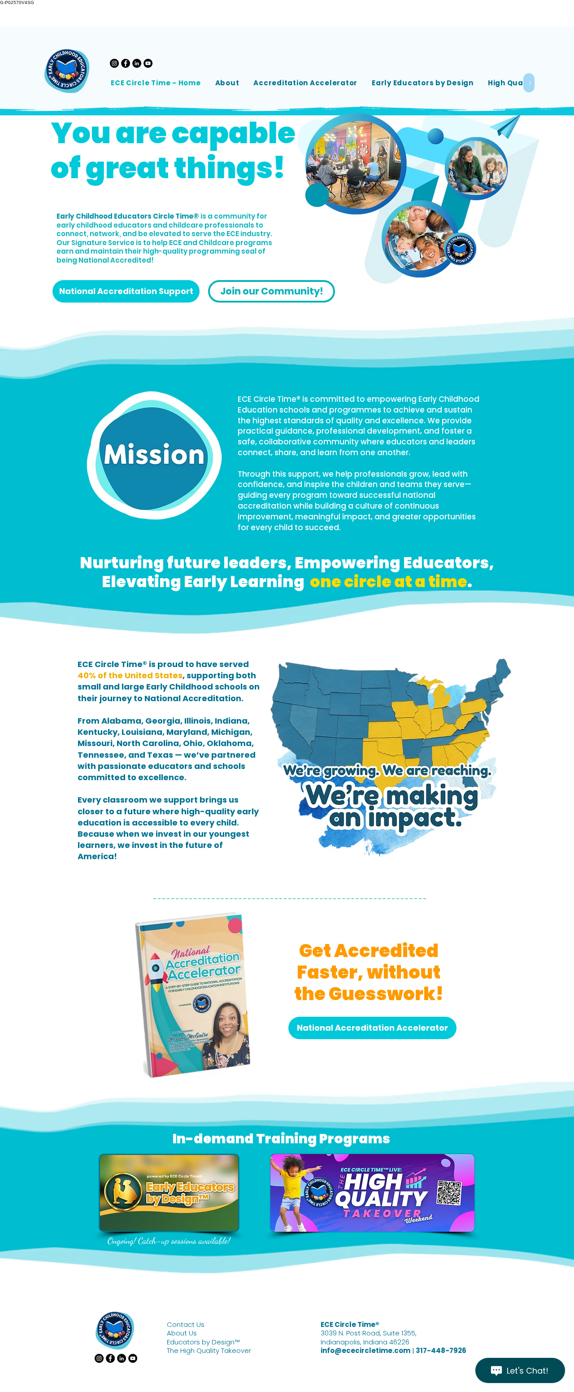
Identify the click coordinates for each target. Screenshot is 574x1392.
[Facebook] (125, 63)
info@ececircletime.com (365, 1350)
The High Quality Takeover (209, 1350)
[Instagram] (114, 63)
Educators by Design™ (203, 1342)
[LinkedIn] (136, 63)
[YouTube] (148, 63)
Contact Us (185, 1324)
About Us (182, 1333)
